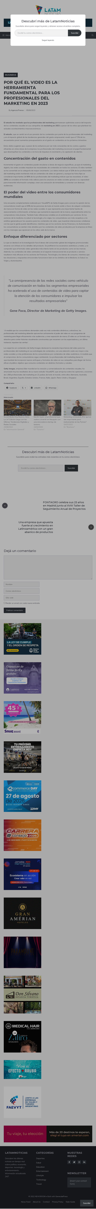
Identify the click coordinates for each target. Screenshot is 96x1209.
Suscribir (74, 33)
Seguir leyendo (48, 40)
